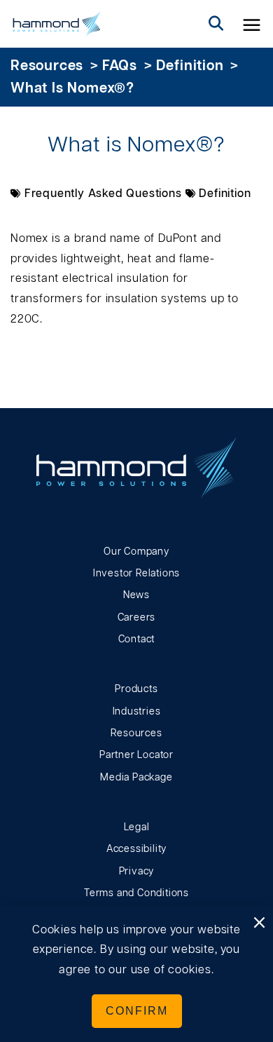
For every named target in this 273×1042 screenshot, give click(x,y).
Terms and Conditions (136, 893)
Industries (137, 712)
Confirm (137, 1011)
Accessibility (136, 849)
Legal (137, 827)
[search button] (216, 24)
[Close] (259, 923)
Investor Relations (136, 573)
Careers (137, 618)
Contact (136, 639)
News (136, 595)
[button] (252, 24)
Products (136, 689)
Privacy (137, 872)
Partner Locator (136, 755)
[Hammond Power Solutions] (57, 24)
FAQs (119, 66)
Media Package (136, 778)
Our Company (136, 552)
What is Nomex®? (72, 88)
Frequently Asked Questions (103, 193)
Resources (46, 66)
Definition (225, 193)
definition (190, 66)
